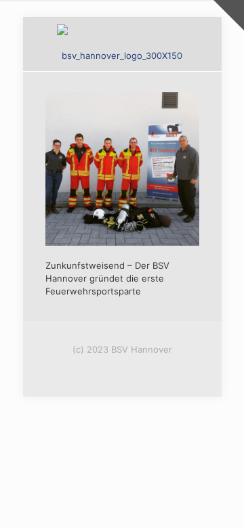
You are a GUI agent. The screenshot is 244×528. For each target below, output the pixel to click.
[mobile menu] (203, 44)
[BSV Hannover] (122, 44)
